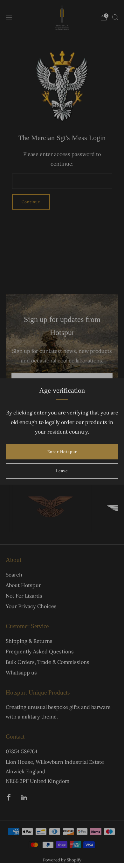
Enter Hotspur (62, 451)
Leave (62, 470)
